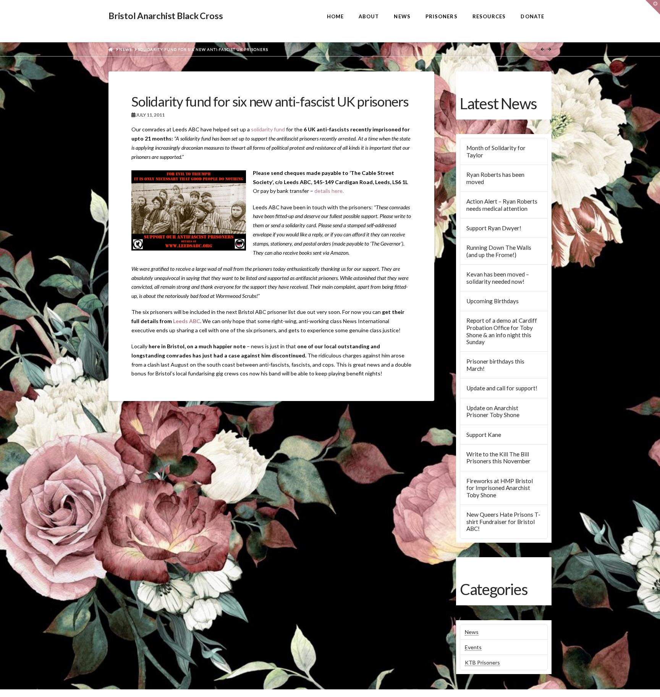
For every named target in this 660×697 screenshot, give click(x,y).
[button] (652, 7)
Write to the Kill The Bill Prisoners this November (498, 458)
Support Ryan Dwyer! (493, 228)
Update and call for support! (501, 388)
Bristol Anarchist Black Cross (165, 15)
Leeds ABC (186, 321)
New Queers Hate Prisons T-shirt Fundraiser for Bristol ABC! (503, 521)
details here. (329, 191)
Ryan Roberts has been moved (495, 178)
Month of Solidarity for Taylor (496, 151)
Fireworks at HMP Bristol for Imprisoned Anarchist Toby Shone (499, 487)
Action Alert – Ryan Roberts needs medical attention (501, 205)
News (472, 632)
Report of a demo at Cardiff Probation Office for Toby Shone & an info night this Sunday (501, 331)
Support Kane (483, 434)
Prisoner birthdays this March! (495, 365)
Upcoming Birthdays (492, 301)
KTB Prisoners (482, 662)
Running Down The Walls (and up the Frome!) (498, 251)
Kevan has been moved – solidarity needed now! (497, 278)
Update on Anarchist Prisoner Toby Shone (492, 411)
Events (473, 647)
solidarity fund (268, 129)
